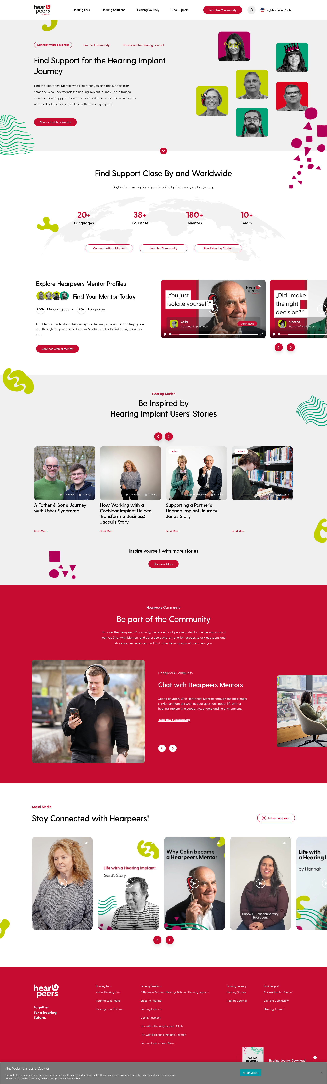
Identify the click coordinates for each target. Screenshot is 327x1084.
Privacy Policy (72, 1078)
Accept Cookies (250, 1072)
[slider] (213, 334)
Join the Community (223, 10)
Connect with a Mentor (53, 45)
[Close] (321, 1072)
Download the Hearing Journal (143, 45)
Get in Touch (247, 323)
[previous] (279, 347)
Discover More (163, 564)
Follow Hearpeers (278, 818)
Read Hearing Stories (218, 248)
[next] (291, 347)
